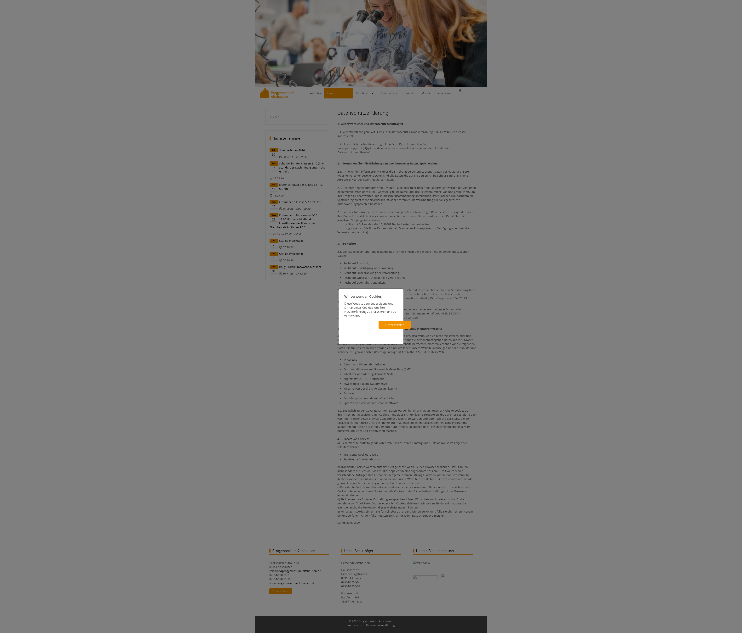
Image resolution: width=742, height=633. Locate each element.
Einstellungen (360, 325)
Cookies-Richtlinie (370, 339)
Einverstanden (394, 325)
